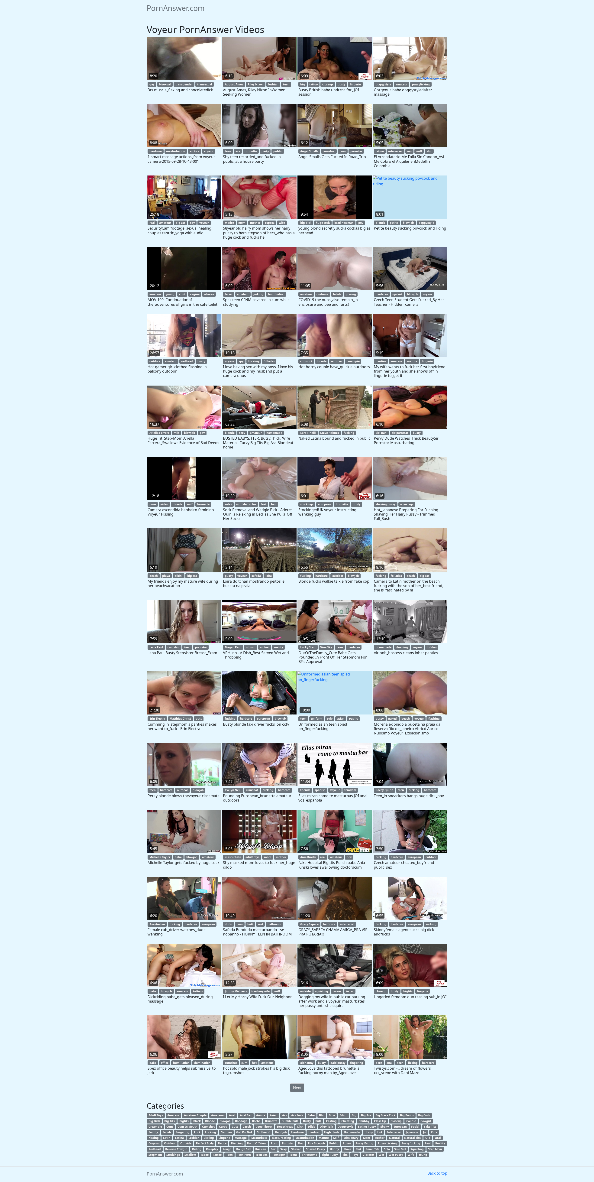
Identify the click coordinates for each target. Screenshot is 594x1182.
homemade (274, 433)
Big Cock (424, 1115)
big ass (180, 223)
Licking (209, 1138)
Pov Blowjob (316, 1143)
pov (360, 223)
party (265, 151)
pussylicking (421, 84)
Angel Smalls (309, 151)
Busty (307, 1121)
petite (394, 223)
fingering (356, 1063)
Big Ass (366, 1115)
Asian (274, 1115)
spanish (320, 790)
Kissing (153, 1138)
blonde (380, 223)
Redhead (154, 1149)
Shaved (296, 1149)
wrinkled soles (246, 504)
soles (228, 504)
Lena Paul (156, 647)
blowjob (408, 223)
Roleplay (212, 1149)
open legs (406, 504)
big (302, 84)
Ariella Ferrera (159, 433)
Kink (434, 1132)
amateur (401, 84)
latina (380, 151)
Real (428, 1143)
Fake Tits (430, 1127)
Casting (331, 1121)
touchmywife (260, 991)
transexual (204, 84)
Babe (311, 1115)
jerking (258, 294)
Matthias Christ (180, 719)
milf (419, 151)
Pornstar (288, 1143)
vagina (195, 294)
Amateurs (218, 1115)
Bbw (332, 1115)
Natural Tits (412, 1138)
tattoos (198, 991)
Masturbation (304, 1138)
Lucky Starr (308, 647)
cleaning (402, 647)
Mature (324, 1138)
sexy (242, 433)
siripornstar (400, 433)
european (324, 504)
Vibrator (368, 1155)
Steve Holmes (329, 433)
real (152, 223)
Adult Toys (155, 1115)
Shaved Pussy (315, 1149)
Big (354, 1115)
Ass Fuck (297, 1115)
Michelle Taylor (159, 857)
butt (199, 719)
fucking (253, 361)
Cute (235, 1127)
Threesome (309, 1155)
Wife (411, 1155)
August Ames (234, 84)
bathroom (274, 924)
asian (341, 719)
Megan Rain (233, 647)
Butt (318, 1121)
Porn (274, 1143)
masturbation (175, 151)
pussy (229, 576)
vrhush (250, 647)
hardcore (155, 151)
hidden (432, 647)
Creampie (155, 1127)
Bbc (321, 1115)
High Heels (331, 1132)
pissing (351, 294)
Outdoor (170, 1143)
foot (274, 504)
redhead (187, 361)
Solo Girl (400, 1149)
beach (153, 576)
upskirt (397, 294)
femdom (350, 790)
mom (241, 223)
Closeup (396, 1121)
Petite (222, 1143)
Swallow (190, 1155)
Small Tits (372, 1149)
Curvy (223, 1127)
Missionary (350, 1138)
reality (278, 647)
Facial (415, 1127)
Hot (379, 1132)
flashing (434, 719)
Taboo (204, 1155)
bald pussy (337, 1063)
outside (305, 991)
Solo (387, 1149)
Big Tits (169, 1121)
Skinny (334, 1149)
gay (152, 84)
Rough (227, 1149)
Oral (438, 1138)
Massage (241, 1138)
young (170, 294)
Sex (273, 1149)
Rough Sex (243, 1149)
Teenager (278, 1155)
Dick (300, 1127)
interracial (395, 151)
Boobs (256, 1121)
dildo (228, 924)
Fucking (210, 1132)
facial (228, 294)
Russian (260, 1149)
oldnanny (306, 1063)
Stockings (173, 1155)
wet (260, 924)
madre (229, 223)
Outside (185, 1143)
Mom (366, 1138)
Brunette (271, 1121)
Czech (247, 1127)
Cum (169, 1127)
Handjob (281, 1132)
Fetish (166, 1132)
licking (413, 1063)
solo (330, 719)
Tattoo (217, 1155)
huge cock (323, 223)
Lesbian (193, 1138)
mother (255, 223)
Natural (394, 1138)
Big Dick (154, 1121)
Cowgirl (425, 1121)
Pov (300, 1143)
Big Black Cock (385, 1115)
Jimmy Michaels (236, 991)
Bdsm (343, 1115)
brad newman (344, 223)
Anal (232, 1115)
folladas (269, 361)
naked (392, 719)
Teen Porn (244, 1155)
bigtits (408, 991)
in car (350, 991)
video (164, 504)
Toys (355, 1155)
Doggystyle (345, 1127)
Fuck (197, 1132)
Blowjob (225, 1121)
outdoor (154, 361)
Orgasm (154, 1143)
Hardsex (314, 1132)
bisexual (165, 84)
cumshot (329, 151)
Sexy (283, 1149)
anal (390, 1063)
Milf (336, 1138)
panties (381, 361)
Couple (411, 1121)
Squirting (417, 1149)
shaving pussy (386, 504)
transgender (184, 84)
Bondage (241, 1121)
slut (429, 151)
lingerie (355, 84)
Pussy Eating (364, 1143)
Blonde (210, 1121)
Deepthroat (285, 1127)
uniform (316, 719)
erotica (194, 151)
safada (256, 576)
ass (238, 151)
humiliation (276, 294)
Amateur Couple (195, 1115)
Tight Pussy (330, 1155)
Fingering (182, 1132)
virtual (264, 647)
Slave (347, 1149)
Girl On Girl (244, 1132)
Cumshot (208, 1127)
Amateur (173, 1115)
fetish (337, 294)
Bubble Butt (290, 1121)
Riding (196, 1149)
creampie (353, 361)
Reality (440, 1143)
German (226, 1132)
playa (166, 576)
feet (263, 504)
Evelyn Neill (233, 790)
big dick (305, 223)
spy (192, 223)
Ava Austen (157, 924)
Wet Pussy (396, 1155)
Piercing (237, 1143)
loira (268, 576)
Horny (369, 1132)
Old (427, 1138)
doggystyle (383, 84)
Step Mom (435, 1149)
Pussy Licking (387, 1143)
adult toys (252, 857)
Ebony (384, 1127)
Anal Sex (246, 1115)
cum (244, 1063)
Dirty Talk (326, 1127)
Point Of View (256, 1143)
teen (286, 84)
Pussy (347, 1143)
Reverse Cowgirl (176, 1149)
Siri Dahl (381, 433)
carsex (337, 991)
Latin (166, 1138)
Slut (358, 1149)
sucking (431, 924)
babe (178, 857)
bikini (178, 576)
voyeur (208, 151)
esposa (269, 223)
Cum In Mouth (187, 1127)
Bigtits (184, 1121)
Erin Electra (157, 719)
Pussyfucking (410, 1143)
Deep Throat (263, 1127)
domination (202, 1063)
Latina (179, 1138)
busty (341, 84)
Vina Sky (326, 647)
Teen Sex (261, 1155)
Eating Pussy (367, 1127)
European (400, 1127)
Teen (229, 1155)
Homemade (352, 1132)
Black (197, 1121)
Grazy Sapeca (309, 924)
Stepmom (155, 1155)
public (277, 151)
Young (423, 1155)
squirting (321, 991)
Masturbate (259, 1138)
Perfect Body (205, 1143)
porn (152, 504)
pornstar (356, 151)
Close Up (380, 1121)
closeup (327, 84)
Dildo (311, 1127)
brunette (251, 151)
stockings (306, 504)
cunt (182, 294)
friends (305, 790)
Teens (293, 1155)
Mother (379, 1138)
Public (333, 1143)
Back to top (437, 1173)
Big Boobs (407, 1115)
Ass (284, 1115)
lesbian (273, 84)
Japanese (412, 1132)
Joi (424, 1132)
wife (282, 223)
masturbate (233, 857)
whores (209, 294)
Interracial (394, 1132)
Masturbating (281, 1138)
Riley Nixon (256, 84)
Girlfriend (263, 1132)
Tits (345, 1155)
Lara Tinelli (308, 433)
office (164, 1063)
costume (322, 294)
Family (153, 1132)
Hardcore (297, 1132)
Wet (381, 1155)
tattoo (313, 84)
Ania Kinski (308, 857)
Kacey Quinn (384, 790)
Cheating (347, 1121)
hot (254, 1063)
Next (297, 1087)
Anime (260, 1115)
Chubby (363, 1121)
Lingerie (224, 1138)
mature (412, 361)
